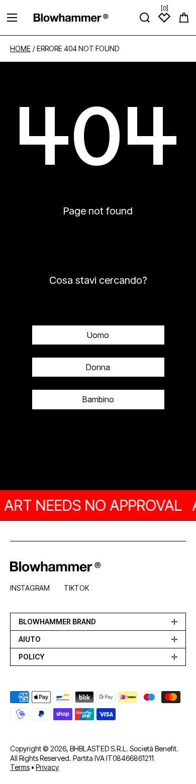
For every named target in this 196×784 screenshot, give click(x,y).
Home (20, 49)
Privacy (47, 767)
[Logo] (71, 17)
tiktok (76, 588)
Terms (20, 767)
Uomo (98, 335)
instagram (30, 588)
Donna (98, 367)
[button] (184, 18)
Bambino (98, 399)
